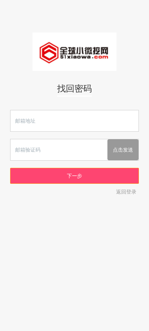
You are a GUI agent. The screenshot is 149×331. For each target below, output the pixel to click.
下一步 (74, 176)
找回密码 (74, 88)
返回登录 (126, 192)
